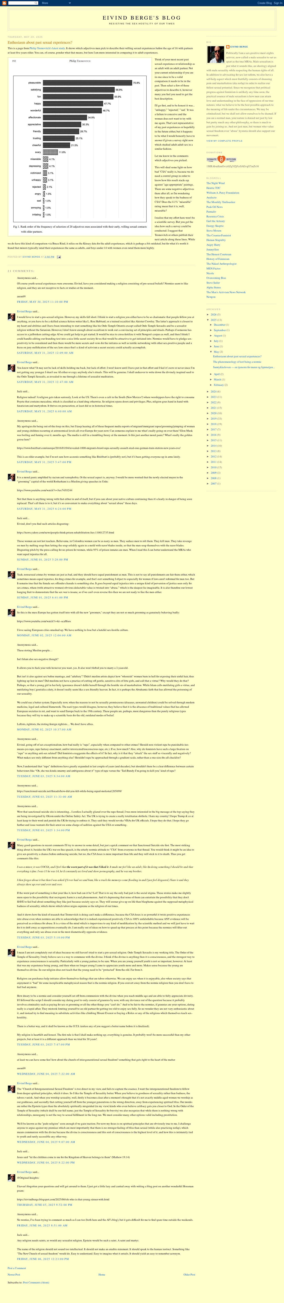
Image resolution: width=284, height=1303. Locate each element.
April (217, 374)
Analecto (211, 197)
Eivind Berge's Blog (142, 17)
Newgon (211, 297)
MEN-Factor (213, 268)
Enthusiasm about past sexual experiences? (237, 356)
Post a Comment (17, 1268)
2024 (214, 391)
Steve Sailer (213, 282)
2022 (214, 402)
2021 (214, 408)
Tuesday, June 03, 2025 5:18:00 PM (43, 937)
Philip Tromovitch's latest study (47, 48)
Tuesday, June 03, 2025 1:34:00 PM (43, 830)
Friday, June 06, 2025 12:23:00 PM (43, 1259)
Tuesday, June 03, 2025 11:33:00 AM (44, 796)
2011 (214, 462)
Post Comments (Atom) (36, 1282)
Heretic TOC (213, 188)
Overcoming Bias (216, 278)
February (219, 385)
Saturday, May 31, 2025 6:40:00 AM (44, 411)
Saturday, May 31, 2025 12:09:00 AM (45, 353)
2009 (214, 473)
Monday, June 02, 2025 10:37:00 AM (44, 729)
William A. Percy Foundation (222, 192)
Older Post (189, 1274)
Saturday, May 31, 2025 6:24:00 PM (44, 509)
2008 (214, 478)
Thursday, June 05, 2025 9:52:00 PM (44, 1205)
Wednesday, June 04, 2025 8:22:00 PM (46, 1162)
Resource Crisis (215, 216)
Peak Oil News (214, 207)
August (218, 335)
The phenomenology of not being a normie (237, 362)
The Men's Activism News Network (226, 292)
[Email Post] (58, 257)
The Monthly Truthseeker (220, 202)
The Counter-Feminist (218, 235)
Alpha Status (213, 287)
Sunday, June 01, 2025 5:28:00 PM (42, 559)
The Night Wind (215, 183)
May (217, 352)
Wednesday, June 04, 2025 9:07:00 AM (46, 1142)
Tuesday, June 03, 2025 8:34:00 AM (43, 776)
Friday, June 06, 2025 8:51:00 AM (42, 1225)
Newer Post (14, 1274)
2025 (214, 320)
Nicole (210, 273)
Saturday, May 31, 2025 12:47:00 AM (45, 382)
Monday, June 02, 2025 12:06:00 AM (44, 635)
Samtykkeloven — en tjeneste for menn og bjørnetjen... (244, 367)
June (217, 346)
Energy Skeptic (215, 226)
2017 (214, 429)
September (220, 330)
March (218, 379)
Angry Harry (213, 245)
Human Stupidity (216, 240)
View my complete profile (224, 141)
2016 (214, 435)
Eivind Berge (24, 311)
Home (102, 1274)
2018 (214, 424)
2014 (214, 445)
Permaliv (211, 211)
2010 (214, 467)
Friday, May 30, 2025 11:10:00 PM (42, 302)
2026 (214, 314)
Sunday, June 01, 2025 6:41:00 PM (42, 597)
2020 (214, 413)
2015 (214, 440)
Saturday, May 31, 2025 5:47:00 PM (44, 462)
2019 (214, 418)
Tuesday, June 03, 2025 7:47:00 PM (43, 1044)
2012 (214, 456)
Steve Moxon (213, 230)
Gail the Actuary (215, 221)
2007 (214, 483)
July (216, 341)
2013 (214, 451)
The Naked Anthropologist (221, 263)
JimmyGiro (212, 249)
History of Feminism (217, 259)
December (220, 324)
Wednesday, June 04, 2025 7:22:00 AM (46, 1074)
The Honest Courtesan (218, 254)
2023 (214, 397)
